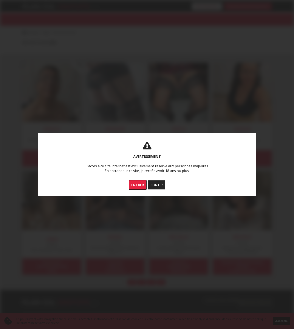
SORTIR (156, 185)
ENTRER (137, 185)
